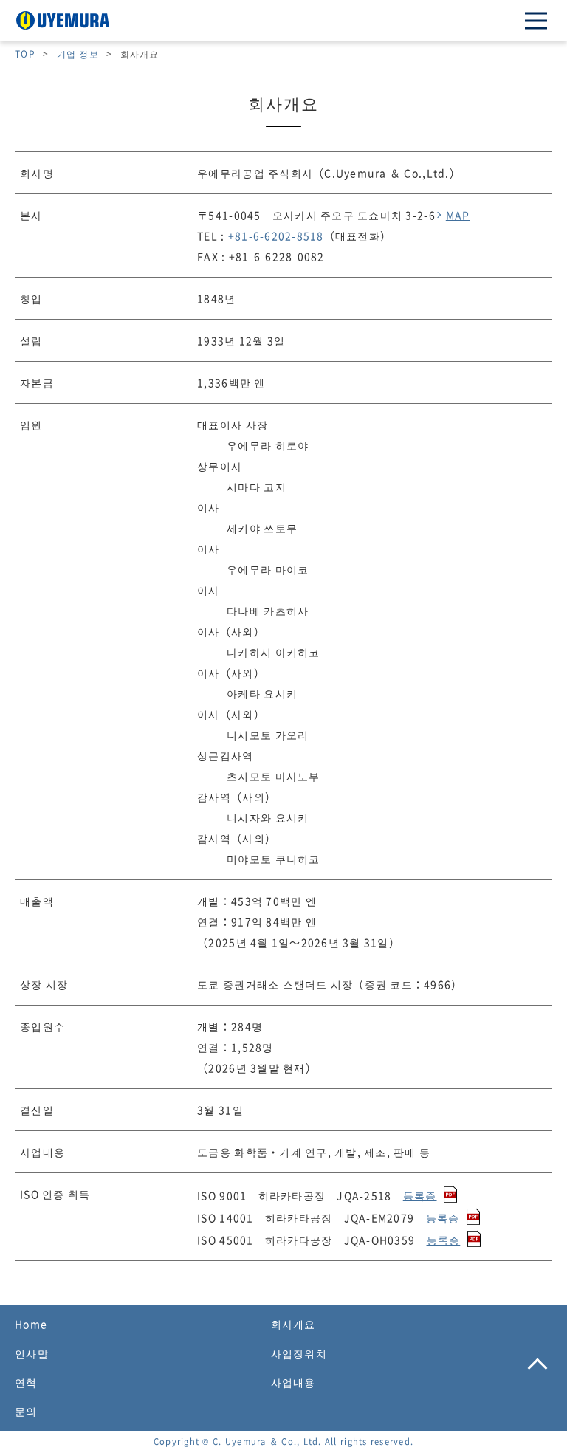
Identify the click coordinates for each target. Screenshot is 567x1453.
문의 (26, 1411)
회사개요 (293, 1323)
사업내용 (293, 1382)
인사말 (32, 1353)
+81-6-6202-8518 (276, 235)
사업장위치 (299, 1353)
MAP (458, 214)
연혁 (26, 1382)
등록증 (420, 1195)
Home (31, 1323)
